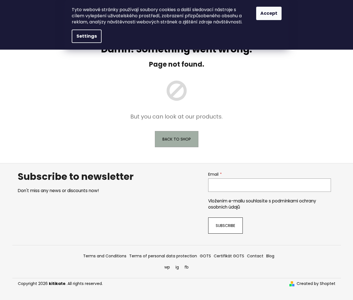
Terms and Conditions (104, 256)
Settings (86, 36)
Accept (268, 13)
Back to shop (176, 139)
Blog (270, 256)
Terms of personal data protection (163, 256)
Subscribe (225, 225)
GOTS (205, 256)
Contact (255, 256)
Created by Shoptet (316, 283)
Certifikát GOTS (229, 256)
